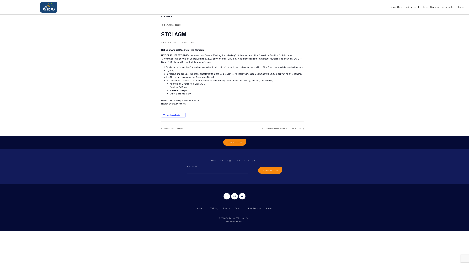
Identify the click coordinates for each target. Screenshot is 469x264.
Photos (460, 7)
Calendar (434, 7)
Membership (448, 7)
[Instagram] (234, 196)
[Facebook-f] (227, 196)
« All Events (166, 16)
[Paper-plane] (242, 196)
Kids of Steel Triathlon (173, 128)
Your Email (192, 166)
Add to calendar (174, 115)
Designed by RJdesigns (234, 221)
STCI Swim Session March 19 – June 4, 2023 (282, 128)
